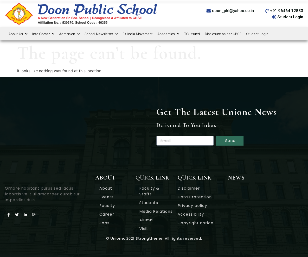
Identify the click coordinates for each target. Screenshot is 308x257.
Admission (67, 34)
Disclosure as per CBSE (223, 34)
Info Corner (41, 34)
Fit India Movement (137, 34)
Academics (166, 34)
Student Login (257, 34)
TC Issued (192, 34)
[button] (18, 34)
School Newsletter (98, 34)
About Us (15, 34)
